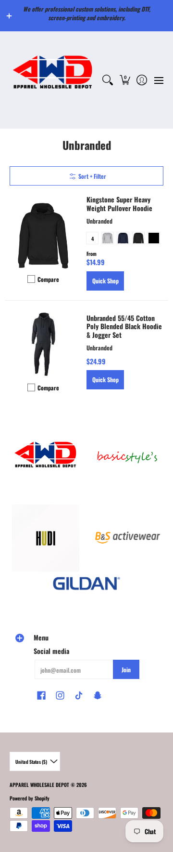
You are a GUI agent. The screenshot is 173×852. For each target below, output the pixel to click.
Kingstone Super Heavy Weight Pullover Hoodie (119, 203)
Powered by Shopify (29, 798)
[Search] (107, 80)
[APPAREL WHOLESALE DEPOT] (53, 80)
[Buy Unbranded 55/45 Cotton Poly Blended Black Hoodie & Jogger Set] (43, 344)
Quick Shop (105, 280)
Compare (48, 279)
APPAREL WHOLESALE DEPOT (39, 784)
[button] (124, 80)
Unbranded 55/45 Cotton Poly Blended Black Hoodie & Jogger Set (124, 326)
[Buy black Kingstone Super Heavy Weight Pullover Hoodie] (43, 235)
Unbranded (99, 221)
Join (126, 669)
